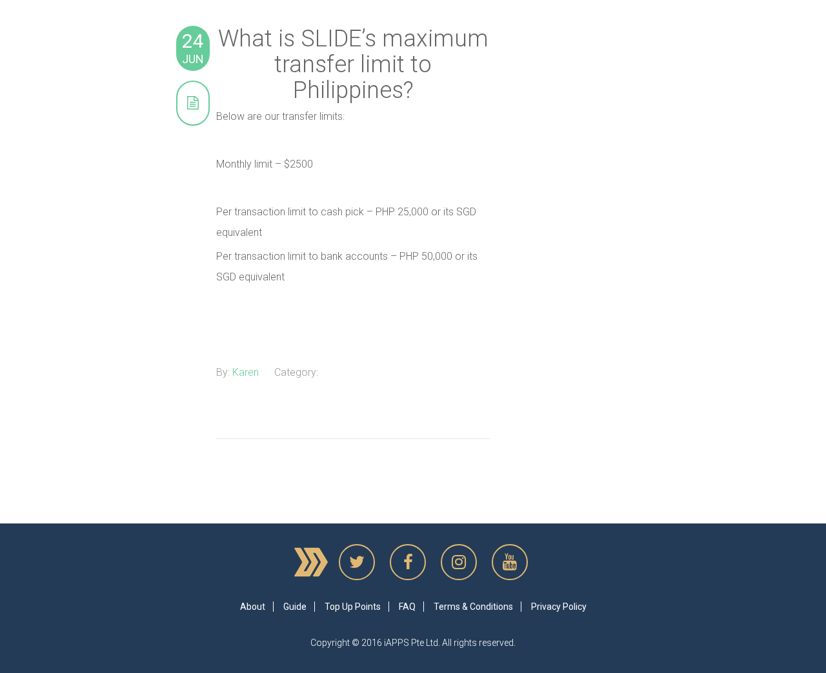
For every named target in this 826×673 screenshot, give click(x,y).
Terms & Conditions (473, 606)
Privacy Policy (559, 606)
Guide (295, 606)
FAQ (407, 606)
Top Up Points (353, 606)
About (252, 606)
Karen (245, 372)
